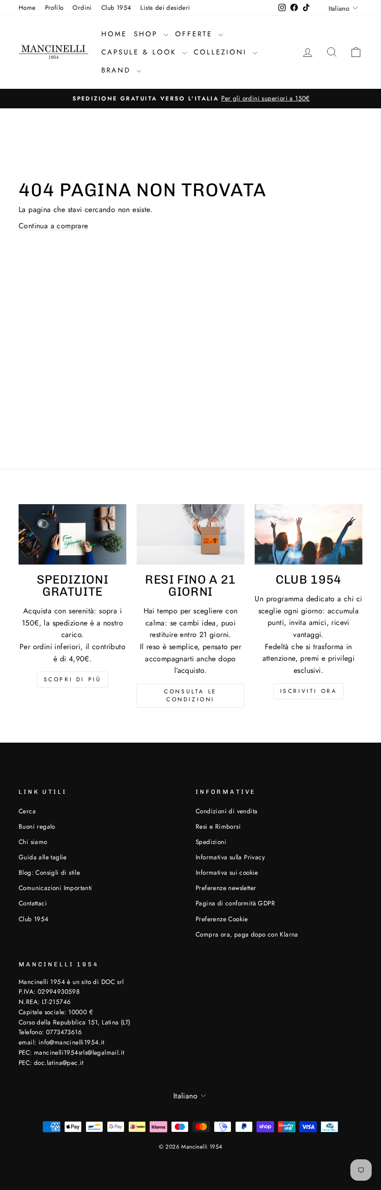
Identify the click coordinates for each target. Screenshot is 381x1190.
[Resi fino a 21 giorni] (190, 534)
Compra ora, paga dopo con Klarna (247, 934)
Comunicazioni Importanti (55, 887)
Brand (117, 70)
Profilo (54, 7)
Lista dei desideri (165, 7)
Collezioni (222, 52)
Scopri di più (73, 679)
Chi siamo (33, 841)
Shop (147, 34)
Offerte (195, 34)
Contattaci (33, 903)
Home (27, 7)
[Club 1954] (308, 534)
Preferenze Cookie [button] (222, 919)
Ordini (82, 7)
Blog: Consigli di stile (49, 872)
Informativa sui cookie (227, 872)
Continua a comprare (53, 225)
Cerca (27, 811)
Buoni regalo (37, 826)
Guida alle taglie (43, 857)
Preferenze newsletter (226, 887)
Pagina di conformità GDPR (235, 903)
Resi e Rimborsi (218, 826)
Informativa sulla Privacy (230, 857)
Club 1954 (116, 7)
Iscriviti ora (308, 691)
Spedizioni (211, 841)
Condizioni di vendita (226, 811)
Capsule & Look (140, 52)
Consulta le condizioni (190, 695)
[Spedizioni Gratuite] (72, 534)
